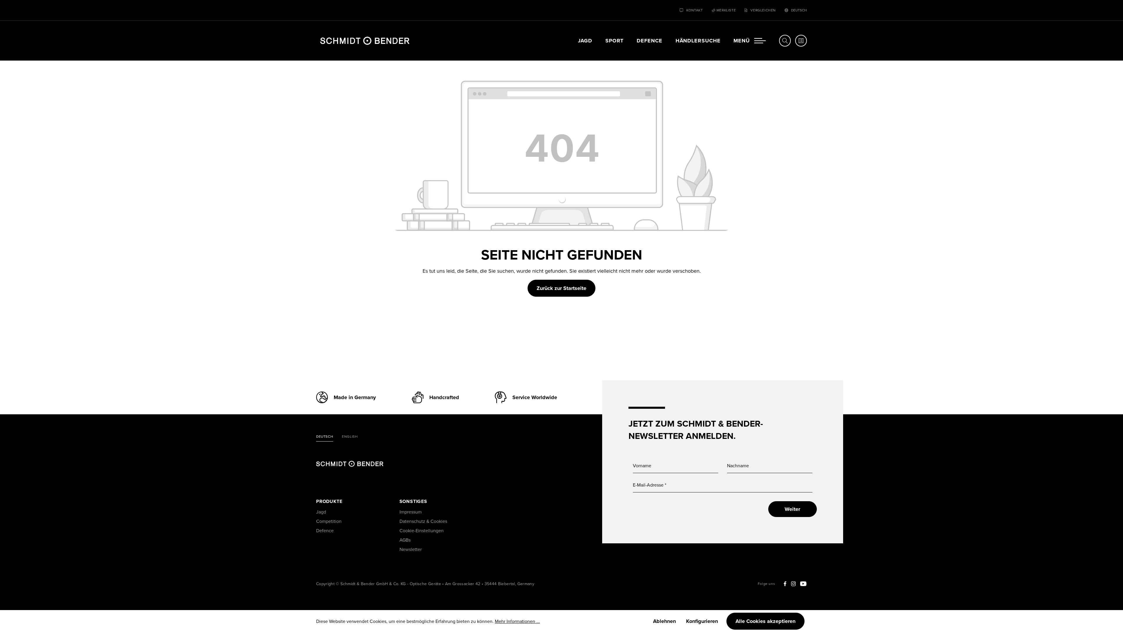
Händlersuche (698, 40)
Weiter (792, 509)
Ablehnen (664, 621)
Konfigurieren (702, 621)
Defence (649, 40)
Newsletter (410, 549)
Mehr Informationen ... (517, 621)
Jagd (585, 40)
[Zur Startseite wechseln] (365, 40)
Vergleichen (763, 10)
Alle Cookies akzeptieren (765, 621)
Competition (329, 521)
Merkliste (726, 10)
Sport (614, 40)
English (350, 437)
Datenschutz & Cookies (423, 521)
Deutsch (324, 437)
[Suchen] (785, 41)
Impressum (410, 512)
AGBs (405, 540)
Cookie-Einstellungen (421, 530)
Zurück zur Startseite (561, 288)
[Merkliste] (801, 41)
